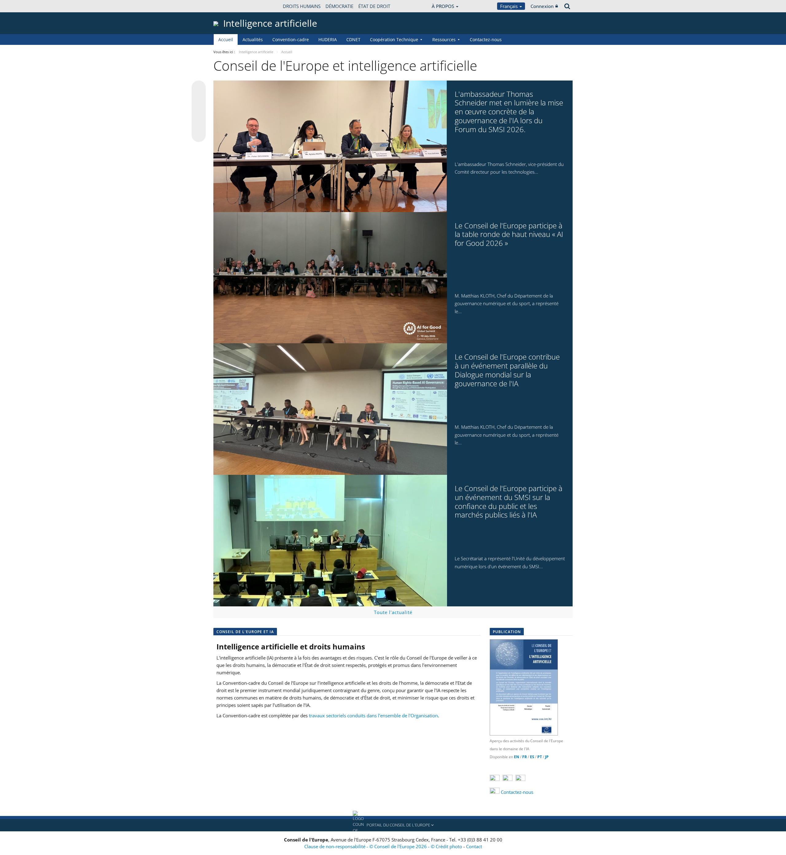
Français (509, 6)
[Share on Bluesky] (198, 88)
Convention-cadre (290, 39)
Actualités (253, 39)
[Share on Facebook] (198, 111)
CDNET (353, 39)
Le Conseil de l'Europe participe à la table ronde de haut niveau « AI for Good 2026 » (509, 234)
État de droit (374, 6)
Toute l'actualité (393, 612)
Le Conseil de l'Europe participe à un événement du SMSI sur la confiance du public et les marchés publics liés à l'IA (508, 501)
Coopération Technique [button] (394, 39)
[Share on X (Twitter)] (198, 99)
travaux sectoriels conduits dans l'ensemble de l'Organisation (373, 715)
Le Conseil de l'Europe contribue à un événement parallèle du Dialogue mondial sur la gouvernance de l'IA (507, 370)
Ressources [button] (444, 39)
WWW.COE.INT (228, 6)
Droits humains (302, 6)
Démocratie (339, 6)
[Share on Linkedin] (198, 123)
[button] (393, 825)
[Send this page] (198, 135)
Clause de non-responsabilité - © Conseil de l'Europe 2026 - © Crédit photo (383, 846)
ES (532, 756)
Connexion (542, 6)
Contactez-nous (486, 39)
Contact (474, 846)
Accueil (225, 39)
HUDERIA (327, 39)
